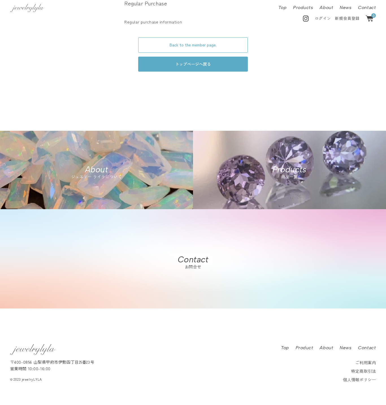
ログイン (323, 18)
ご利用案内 (365, 362)
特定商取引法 (363, 371)
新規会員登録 (347, 18)
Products (303, 7)
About (326, 7)
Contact (367, 7)
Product (304, 347)
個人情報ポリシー (359, 379)
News (346, 7)
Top (282, 7)
